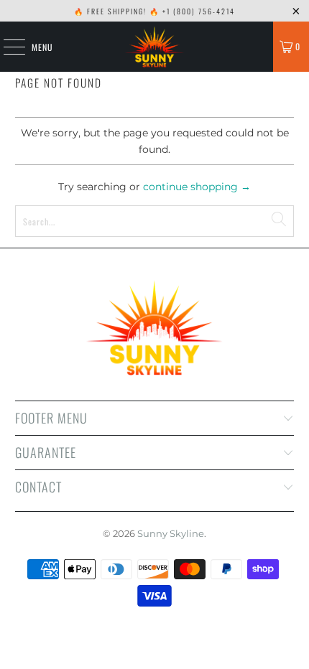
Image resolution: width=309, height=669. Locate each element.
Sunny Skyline (170, 533)
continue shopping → (197, 186)
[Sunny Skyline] (155, 47)
